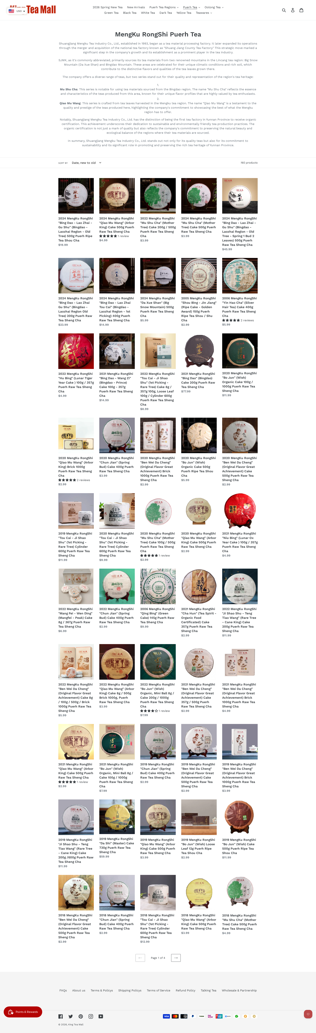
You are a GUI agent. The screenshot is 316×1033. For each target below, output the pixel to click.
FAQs (63, 990)
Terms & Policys (102, 990)
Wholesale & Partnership (239, 990)
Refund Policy (185, 990)
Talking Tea (208, 990)
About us (78, 990)
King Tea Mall (75, 1024)
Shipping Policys (129, 990)
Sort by (63, 163)
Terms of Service (158, 990)
